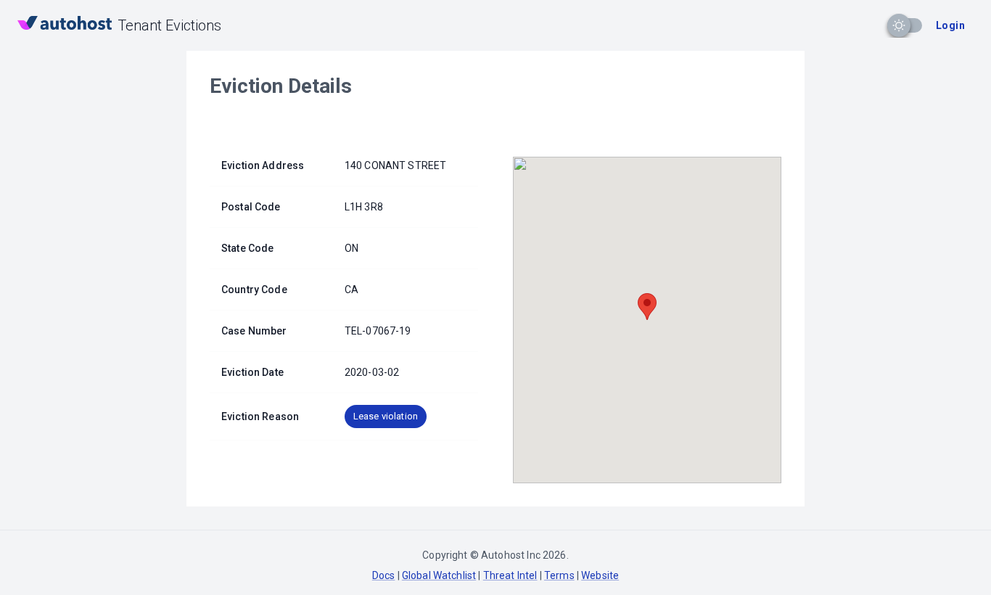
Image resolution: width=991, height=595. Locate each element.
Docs (383, 575)
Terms (559, 575)
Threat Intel (510, 575)
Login (950, 25)
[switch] (899, 25)
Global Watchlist (439, 575)
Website (600, 575)
